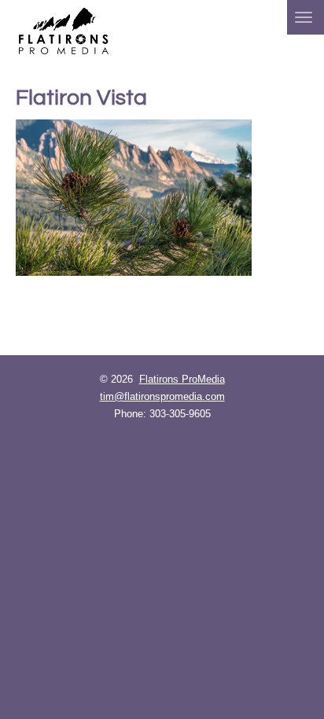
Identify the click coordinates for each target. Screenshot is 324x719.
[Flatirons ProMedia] (64, 29)
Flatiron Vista (81, 97)
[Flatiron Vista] (162, 197)
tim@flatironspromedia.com (162, 396)
